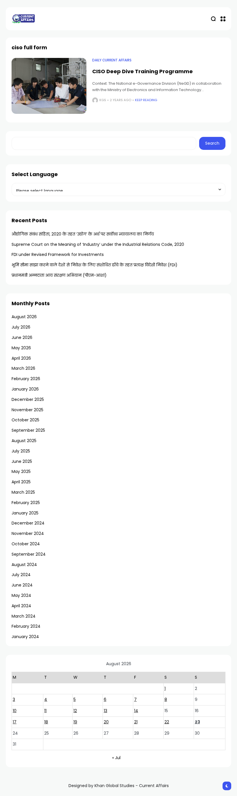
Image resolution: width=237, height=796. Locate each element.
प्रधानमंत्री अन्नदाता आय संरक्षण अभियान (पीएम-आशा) (59, 275)
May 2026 (21, 348)
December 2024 (28, 523)
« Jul (116, 758)
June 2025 (22, 461)
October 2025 (25, 420)
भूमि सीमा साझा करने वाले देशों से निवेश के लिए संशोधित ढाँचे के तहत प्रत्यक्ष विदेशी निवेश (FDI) (94, 265)
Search (212, 143)
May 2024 (21, 595)
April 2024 (21, 606)
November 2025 (27, 410)
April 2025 (21, 482)
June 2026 (22, 337)
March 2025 (23, 492)
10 (14, 711)
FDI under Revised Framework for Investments (58, 254)
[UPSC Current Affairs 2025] (23, 18)
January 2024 (25, 637)
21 (136, 722)
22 (166, 722)
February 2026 (26, 379)
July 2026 (21, 327)
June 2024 (22, 585)
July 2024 (21, 575)
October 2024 (26, 544)
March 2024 (24, 616)
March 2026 (23, 368)
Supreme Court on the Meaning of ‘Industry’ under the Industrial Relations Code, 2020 (98, 244)
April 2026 (21, 358)
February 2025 (26, 502)
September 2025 (28, 430)
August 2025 (24, 441)
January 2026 (25, 389)
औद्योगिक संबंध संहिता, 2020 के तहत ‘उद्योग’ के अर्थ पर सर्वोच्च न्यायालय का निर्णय (83, 234)
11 (45, 711)
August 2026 (24, 317)
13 (105, 711)
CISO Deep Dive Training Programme (142, 71)
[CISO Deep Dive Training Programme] (49, 86)
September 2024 (29, 554)
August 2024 (24, 564)
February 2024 (26, 626)
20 (106, 722)
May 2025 (21, 471)
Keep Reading (146, 100)
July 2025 (21, 451)
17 (14, 722)
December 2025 (28, 399)
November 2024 (28, 533)
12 (75, 711)
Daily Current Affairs (112, 60)
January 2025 (25, 513)
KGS (102, 100)
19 (75, 722)
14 (136, 711)
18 (46, 722)
